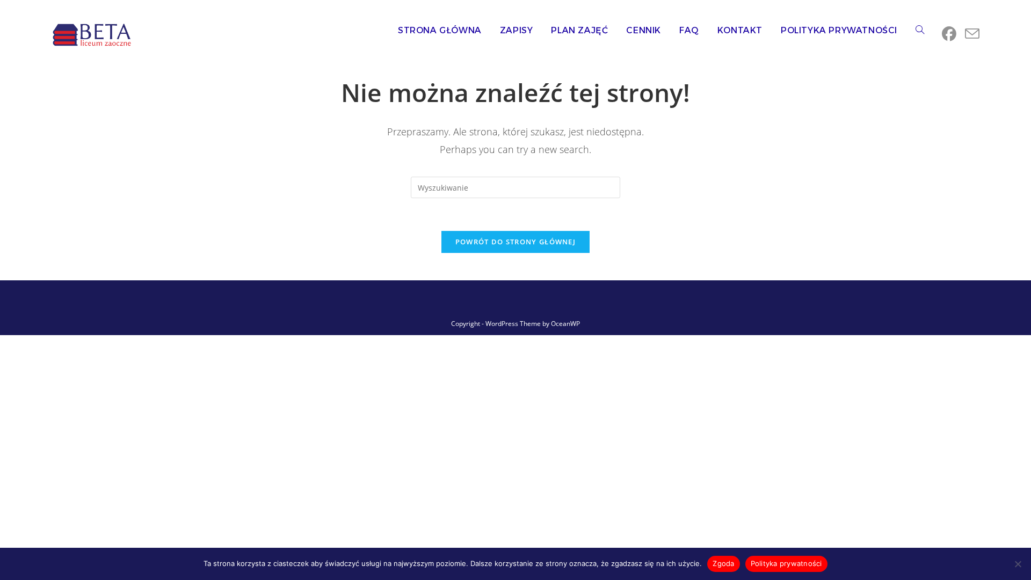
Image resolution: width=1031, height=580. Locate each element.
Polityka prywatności (786, 563)
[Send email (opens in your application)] (972, 33)
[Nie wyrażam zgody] (1017, 564)
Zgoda (723, 563)
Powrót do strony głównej (515, 242)
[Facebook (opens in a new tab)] (949, 33)
